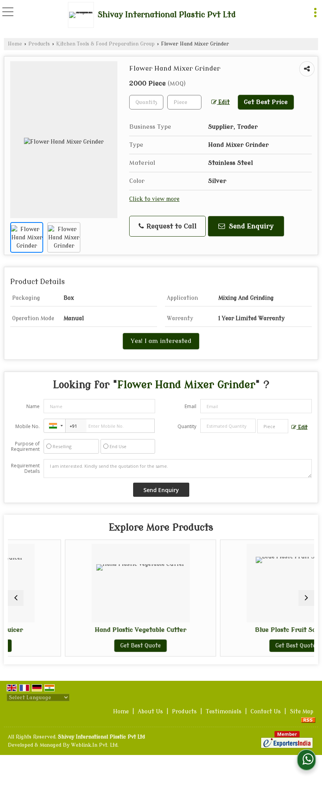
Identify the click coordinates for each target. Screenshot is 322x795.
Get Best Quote (110, 646)
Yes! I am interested (161, 341)
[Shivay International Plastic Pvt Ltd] (83, 15)
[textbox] (184, 102)
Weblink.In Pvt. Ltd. (95, 745)
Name (33, 406)
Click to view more (154, 199)
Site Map (301, 712)
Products (39, 44)
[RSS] (308, 720)
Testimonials (224, 712)
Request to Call (171, 226)
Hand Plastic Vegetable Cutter (110, 629)
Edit (223, 102)
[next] (306, 598)
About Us (150, 712)
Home (15, 44)
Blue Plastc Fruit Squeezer (265, 629)
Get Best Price (266, 102)
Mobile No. (27, 426)
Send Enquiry (250, 226)
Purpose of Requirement (25, 446)
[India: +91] (55, 426)
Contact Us (266, 712)
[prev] (16, 598)
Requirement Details (25, 468)
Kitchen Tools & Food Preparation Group (105, 44)
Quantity (186, 426)
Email (190, 406)
